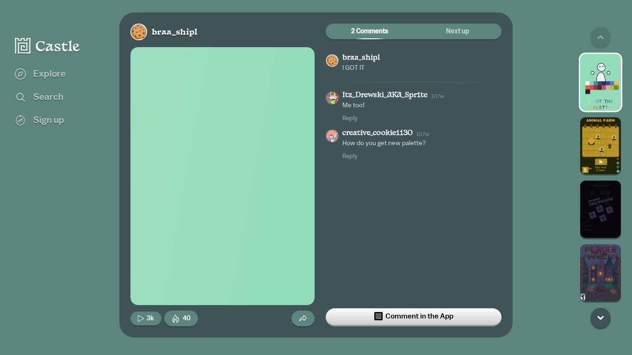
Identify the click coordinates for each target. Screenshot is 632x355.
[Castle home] (48, 46)
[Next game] (600, 317)
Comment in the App (419, 316)
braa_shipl (175, 33)
